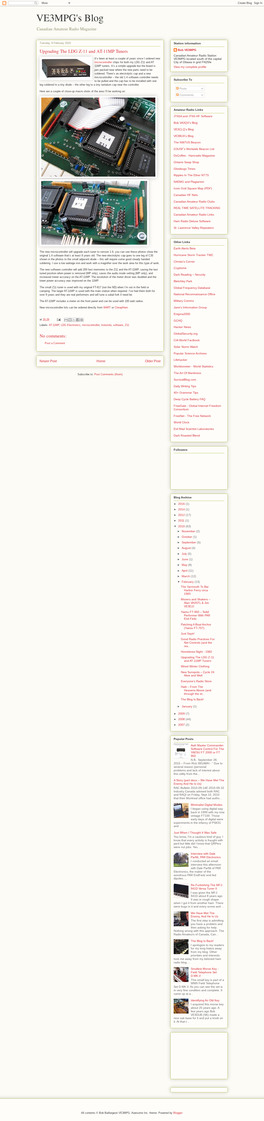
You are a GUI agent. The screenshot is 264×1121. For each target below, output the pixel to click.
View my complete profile (190, 66)
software (118, 325)
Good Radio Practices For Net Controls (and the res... (198, 642)
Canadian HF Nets (186, 195)
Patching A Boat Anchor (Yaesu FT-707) (196, 626)
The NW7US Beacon (187, 142)
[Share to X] (74, 320)
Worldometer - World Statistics (193, 366)
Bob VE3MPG (187, 50)
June (185, 559)
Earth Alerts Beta (185, 248)
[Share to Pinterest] (82, 320)
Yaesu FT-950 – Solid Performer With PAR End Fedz (195, 615)
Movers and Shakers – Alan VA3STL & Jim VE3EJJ (195, 603)
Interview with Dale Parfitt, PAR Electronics (206, 855)
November (189, 531)
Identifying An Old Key (205, 1000)
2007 (182, 724)
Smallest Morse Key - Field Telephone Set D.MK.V (205, 972)
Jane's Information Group (190, 307)
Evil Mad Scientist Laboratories (194, 429)
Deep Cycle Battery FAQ (189, 399)
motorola (106, 325)
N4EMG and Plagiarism (189, 181)
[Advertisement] (194, 1054)
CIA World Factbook (187, 340)
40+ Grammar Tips (186, 392)
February (188, 581)
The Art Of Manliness (187, 373)
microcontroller (103, 62)
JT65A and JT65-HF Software (193, 116)
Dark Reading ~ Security (189, 274)
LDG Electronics (70, 325)
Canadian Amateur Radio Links (194, 214)
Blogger (177, 1112)
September (189, 542)
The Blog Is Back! (192, 699)
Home (101, 361)
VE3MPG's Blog (70, 17)
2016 (182, 503)
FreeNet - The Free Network (192, 416)
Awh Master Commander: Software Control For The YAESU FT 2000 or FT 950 (207, 750)
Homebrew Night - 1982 (196, 651)
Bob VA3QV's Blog (186, 122)
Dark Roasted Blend (187, 435)
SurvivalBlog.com (185, 379)
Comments (186, 95)
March (186, 576)
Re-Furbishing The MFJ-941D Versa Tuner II (207, 886)
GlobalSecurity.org (186, 333)
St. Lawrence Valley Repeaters (194, 227)
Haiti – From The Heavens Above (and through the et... (196, 690)
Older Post (152, 361)
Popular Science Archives (190, 353)
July (185, 553)
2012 (182, 515)
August (187, 548)
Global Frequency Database (192, 287)
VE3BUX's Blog (183, 136)
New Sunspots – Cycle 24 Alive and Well (197, 673)
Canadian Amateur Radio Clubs (194, 201)
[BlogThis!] (70, 320)
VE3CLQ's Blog (184, 129)
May (185, 564)
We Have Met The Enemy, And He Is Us (204, 914)
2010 (182, 526)
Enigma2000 (182, 314)
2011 (181, 520)
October (187, 536)
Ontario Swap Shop (186, 162)
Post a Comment (55, 343)
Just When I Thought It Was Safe (195, 832)
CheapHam (121, 307)
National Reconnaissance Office (194, 294)
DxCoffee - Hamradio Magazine (194, 155)
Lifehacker (180, 359)
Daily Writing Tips (185, 386)
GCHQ (178, 320)
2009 (182, 713)
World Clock (181, 422)
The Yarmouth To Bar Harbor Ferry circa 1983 (195, 590)
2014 (182, 509)
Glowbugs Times (184, 168)
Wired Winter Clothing (195, 666)
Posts (183, 88)
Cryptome (180, 268)
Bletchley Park (183, 281)
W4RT (107, 307)
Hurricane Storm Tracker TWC (193, 255)
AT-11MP (54, 325)
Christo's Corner (184, 261)
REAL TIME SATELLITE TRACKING (197, 208)
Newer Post (48, 361)
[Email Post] (58, 319)
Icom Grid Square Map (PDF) (193, 188)
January (187, 706)
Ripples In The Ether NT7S (191, 175)
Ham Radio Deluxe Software (192, 221)
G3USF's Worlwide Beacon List (194, 149)
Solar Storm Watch (186, 346)
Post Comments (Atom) (108, 374)
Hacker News (182, 327)
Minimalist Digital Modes (206, 804)
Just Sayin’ (188, 633)
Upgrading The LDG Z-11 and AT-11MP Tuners (197, 659)
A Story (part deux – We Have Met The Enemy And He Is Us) (199, 782)
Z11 (127, 325)
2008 (182, 719)
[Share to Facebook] (78, 320)
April (185, 570)
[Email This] (66, 320)
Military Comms (184, 300)
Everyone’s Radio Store (196, 681)
